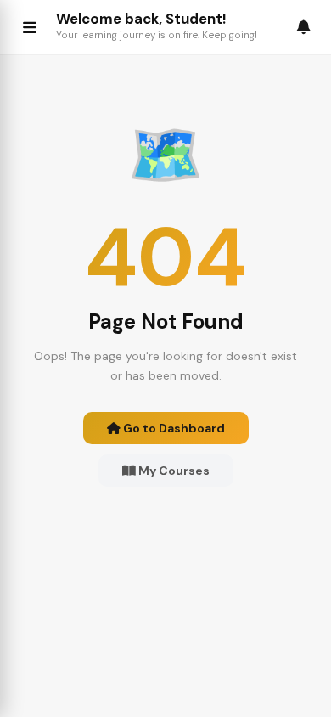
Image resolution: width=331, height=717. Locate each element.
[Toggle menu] (30, 27)
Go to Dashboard (173, 428)
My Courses (173, 470)
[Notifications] (303, 26)
